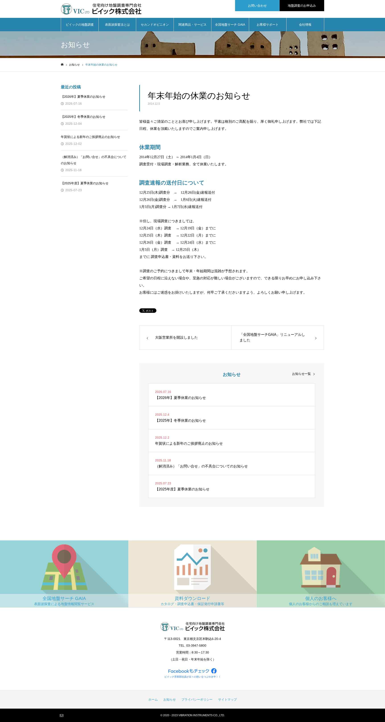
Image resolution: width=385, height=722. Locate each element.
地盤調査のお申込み (302, 5)
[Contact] (61, 715)
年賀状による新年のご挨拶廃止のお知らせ (90, 137)
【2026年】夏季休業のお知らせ (83, 96)
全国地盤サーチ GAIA (230, 24)
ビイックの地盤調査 (80, 24)
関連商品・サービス (192, 24)
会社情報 (305, 24)
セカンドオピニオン (155, 24)
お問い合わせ (257, 5)
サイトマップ (227, 699)
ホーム (153, 699)
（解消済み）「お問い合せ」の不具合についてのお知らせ (93, 160)
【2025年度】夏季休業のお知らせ (85, 183)
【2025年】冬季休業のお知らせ (83, 116)
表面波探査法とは (117, 24)
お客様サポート (268, 24)
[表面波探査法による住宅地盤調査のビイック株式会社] (101, 9)
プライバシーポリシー (197, 699)
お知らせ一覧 (301, 373)
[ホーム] (62, 64)
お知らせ (169, 699)
